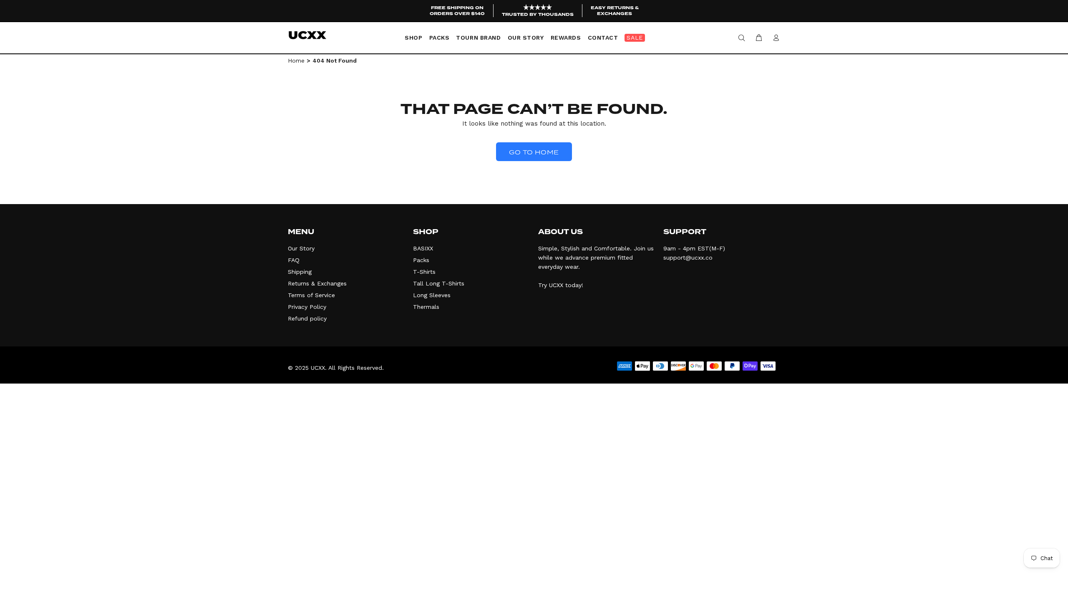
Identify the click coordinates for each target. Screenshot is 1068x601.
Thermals (426, 306)
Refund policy (307, 318)
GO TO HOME (534, 152)
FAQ (294, 260)
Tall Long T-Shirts (438, 283)
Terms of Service (311, 295)
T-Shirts (424, 271)
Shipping (300, 271)
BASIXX (423, 248)
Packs (421, 260)
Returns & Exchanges (317, 283)
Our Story (301, 248)
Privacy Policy (307, 306)
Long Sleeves (432, 295)
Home (296, 60)
